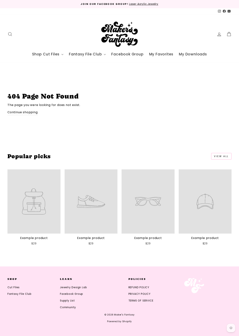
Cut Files (13, 287)
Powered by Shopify (119, 321)
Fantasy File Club (86, 54)
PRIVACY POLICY (139, 294)
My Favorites (161, 54)
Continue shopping (22, 112)
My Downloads (193, 54)
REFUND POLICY (138, 287)
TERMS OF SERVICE (140, 300)
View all (221, 156)
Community (68, 307)
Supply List (67, 300)
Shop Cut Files (46, 54)
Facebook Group (127, 54)
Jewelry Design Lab (73, 287)
